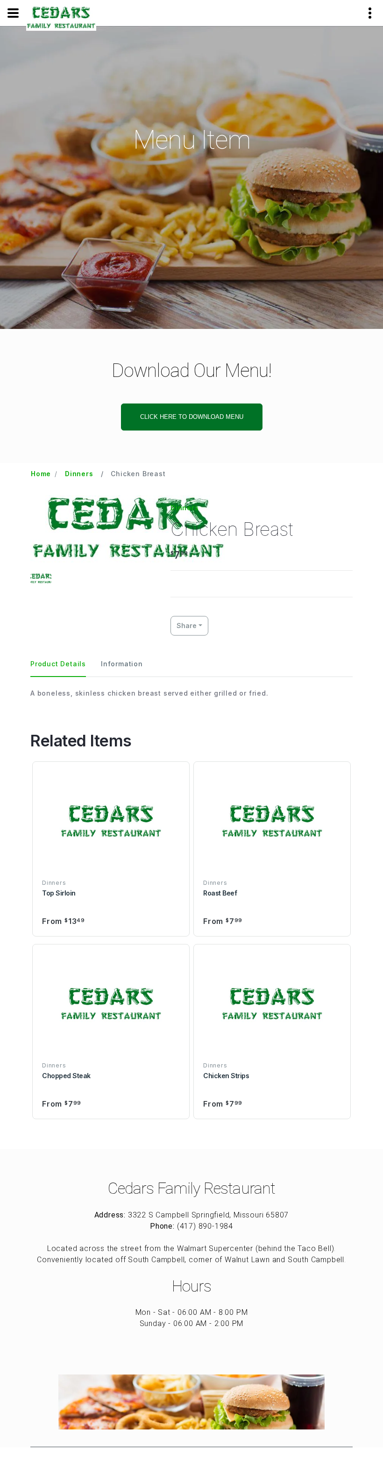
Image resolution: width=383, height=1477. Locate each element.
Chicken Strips (226, 1076)
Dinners (79, 474)
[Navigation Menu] (13, 13)
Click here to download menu (191, 416)
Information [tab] (122, 664)
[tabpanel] (191, 693)
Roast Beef (220, 893)
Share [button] (187, 625)
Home (41, 474)
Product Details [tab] (58, 664)
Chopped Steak (66, 1076)
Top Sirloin (59, 893)
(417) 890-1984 (205, 1226)
